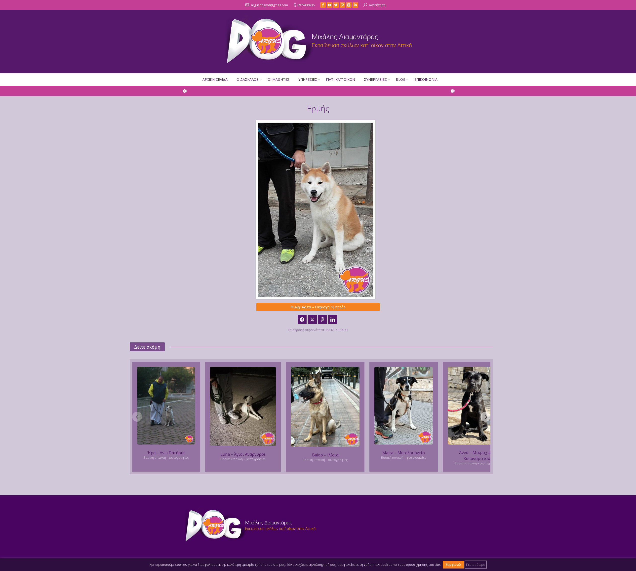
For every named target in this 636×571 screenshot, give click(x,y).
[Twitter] (336, 5)
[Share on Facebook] (302, 319)
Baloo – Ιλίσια (325, 455)
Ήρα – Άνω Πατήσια (166, 452)
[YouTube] (329, 5)
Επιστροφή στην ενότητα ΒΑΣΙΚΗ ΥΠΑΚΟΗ (318, 330)
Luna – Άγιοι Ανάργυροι (242, 454)
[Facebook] (323, 5)
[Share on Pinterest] (322, 319)
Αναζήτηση (377, 5)
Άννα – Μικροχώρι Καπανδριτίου (477, 455)
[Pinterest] (342, 5)
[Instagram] (349, 5)
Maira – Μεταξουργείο (403, 452)
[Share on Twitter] (312, 319)
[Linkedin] (355, 5)
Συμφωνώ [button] (453, 564)
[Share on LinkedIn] (332, 319)
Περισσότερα (475, 564)
